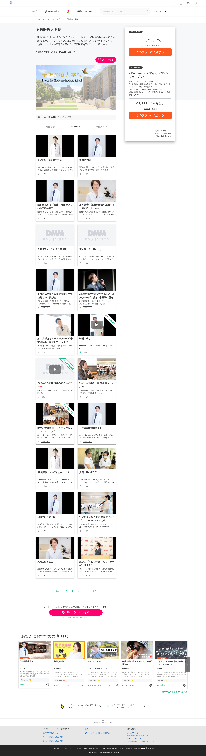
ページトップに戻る (103, 722)
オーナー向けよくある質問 (53, 741)
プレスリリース (67, 748)
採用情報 (151, 748)
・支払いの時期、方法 (163, 131)
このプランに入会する (150, 52)
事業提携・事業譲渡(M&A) (135, 748)
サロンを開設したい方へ (81, 11)
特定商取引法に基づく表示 (113, 748)
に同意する (151, 46)
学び (23, 685)
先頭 (57, 591)
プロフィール (102, 127)
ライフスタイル (62, 685)
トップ (34, 11)
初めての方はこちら (50, 733)
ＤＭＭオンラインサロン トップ (48, 19)
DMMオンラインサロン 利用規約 (97, 733)
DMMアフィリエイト (135, 739)
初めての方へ (54, 11)
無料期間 (162, 685)
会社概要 (55, 748)
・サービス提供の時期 (163, 133)
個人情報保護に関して (92, 748)
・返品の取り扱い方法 (163, 136)
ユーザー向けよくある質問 (53, 737)
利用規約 (147, 46)
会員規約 (78, 748)
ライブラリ (76, 127)
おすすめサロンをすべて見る (175, 692)
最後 (94, 591)
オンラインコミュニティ (100, 685)
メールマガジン (133, 733)
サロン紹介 (50, 127)
